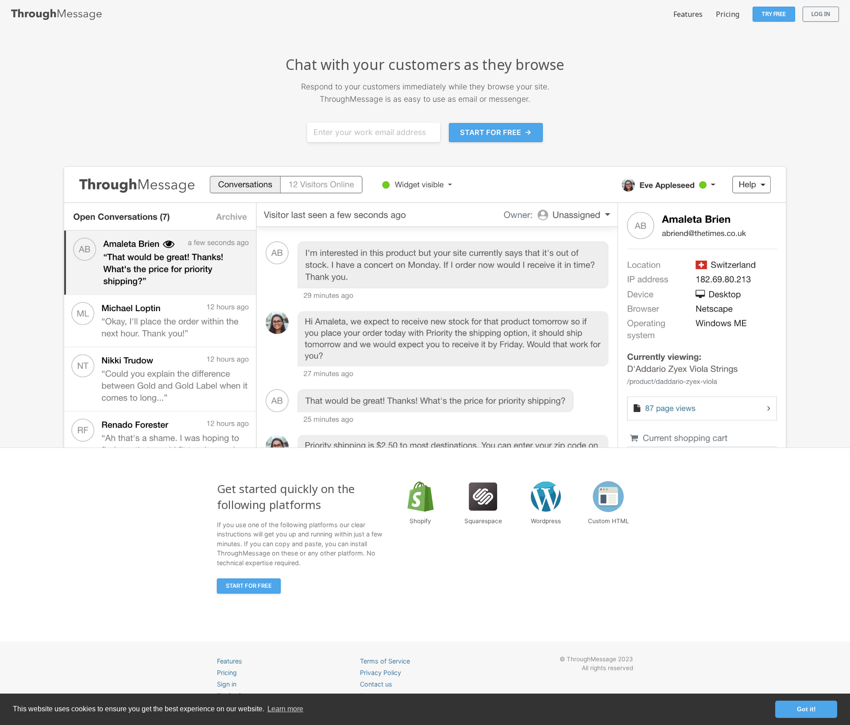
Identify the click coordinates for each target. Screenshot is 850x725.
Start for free (496, 132)
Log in (820, 14)
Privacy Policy (380, 672)
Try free (773, 14)
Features (688, 14)
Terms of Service (385, 661)
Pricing (727, 14)
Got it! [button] (806, 709)
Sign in (226, 684)
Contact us (376, 684)
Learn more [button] (285, 709)
